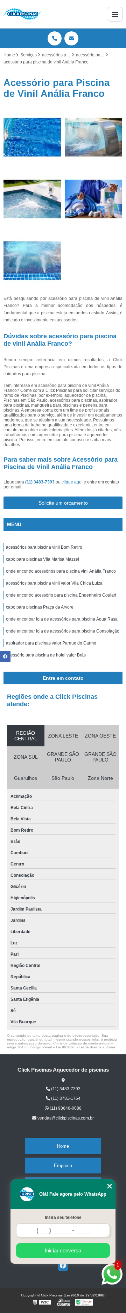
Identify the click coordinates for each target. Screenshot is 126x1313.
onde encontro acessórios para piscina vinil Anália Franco (61, 571)
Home (63, 1146)
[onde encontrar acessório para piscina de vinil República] (93, 199)
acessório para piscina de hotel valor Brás (46, 655)
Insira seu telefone (63, 1217)
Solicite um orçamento (63, 503)
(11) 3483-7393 (40, 482)
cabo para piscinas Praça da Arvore (40, 607)
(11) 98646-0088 (65, 1108)
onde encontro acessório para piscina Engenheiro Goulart (61, 595)
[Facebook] (63, 1265)
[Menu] (115, 14)
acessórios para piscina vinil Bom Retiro (44, 547)
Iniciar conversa (63, 1250)
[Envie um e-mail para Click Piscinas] (71, 38)
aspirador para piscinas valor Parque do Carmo (51, 643)
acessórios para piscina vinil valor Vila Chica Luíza (54, 583)
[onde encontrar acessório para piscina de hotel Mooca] (32, 137)
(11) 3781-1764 (65, 1098)
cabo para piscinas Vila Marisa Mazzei (42, 559)
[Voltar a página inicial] (22, 14)
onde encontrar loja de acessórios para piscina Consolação (62, 631)
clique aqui (72, 482)
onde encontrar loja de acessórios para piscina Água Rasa (62, 619)
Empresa (63, 1165)
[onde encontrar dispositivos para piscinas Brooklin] (32, 199)
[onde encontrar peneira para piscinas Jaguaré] (32, 261)
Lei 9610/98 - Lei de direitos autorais (85, 1047)
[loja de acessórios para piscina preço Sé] (93, 137)
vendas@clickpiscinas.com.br (65, 1118)
